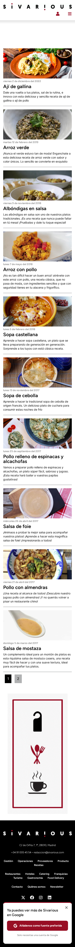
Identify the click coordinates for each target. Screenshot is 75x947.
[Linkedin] (50, 898)
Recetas (38, 865)
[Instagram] (41, 898)
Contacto (17, 886)
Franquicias (61, 873)
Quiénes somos (36, 886)
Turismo (18, 877)
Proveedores (45, 861)
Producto (63, 861)
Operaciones (25, 861)
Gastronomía (35, 877)
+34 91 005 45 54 (21, 852)
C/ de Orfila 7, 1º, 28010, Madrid (37, 845)
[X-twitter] (23, 898)
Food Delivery (56, 877)
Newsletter (56, 886)
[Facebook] (32, 898)
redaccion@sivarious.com (49, 852)
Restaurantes (12, 873)
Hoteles (29, 873)
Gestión (8, 861)
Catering (44, 873)
